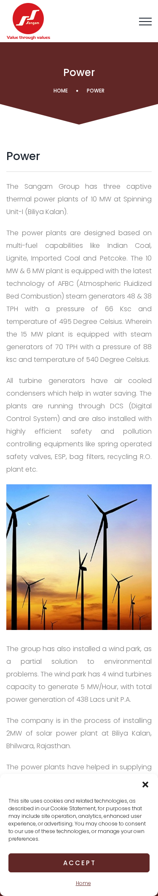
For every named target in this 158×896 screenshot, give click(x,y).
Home (83, 883)
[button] (145, 784)
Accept (79, 862)
